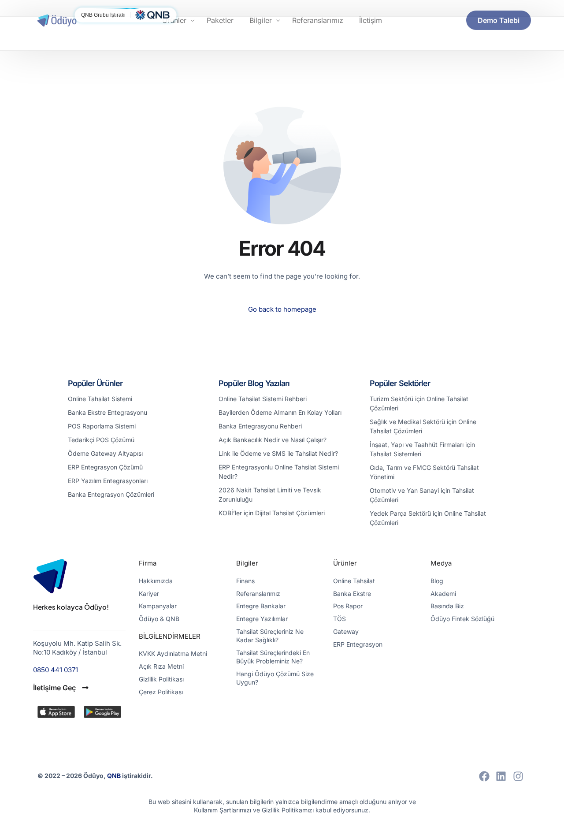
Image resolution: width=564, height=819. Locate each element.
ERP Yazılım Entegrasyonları (108, 480)
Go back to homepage (282, 309)
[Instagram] (518, 776)
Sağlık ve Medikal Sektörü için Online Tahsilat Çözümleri (423, 426)
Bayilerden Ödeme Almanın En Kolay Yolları (280, 412)
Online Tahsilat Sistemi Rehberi (263, 398)
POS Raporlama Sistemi (102, 426)
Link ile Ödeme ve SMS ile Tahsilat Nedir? (278, 453)
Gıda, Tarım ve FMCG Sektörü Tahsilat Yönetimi (424, 472)
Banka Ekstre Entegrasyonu (107, 412)
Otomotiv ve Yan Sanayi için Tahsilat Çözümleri (422, 495)
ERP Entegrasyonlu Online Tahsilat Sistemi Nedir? (279, 471)
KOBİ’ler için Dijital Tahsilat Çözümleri (272, 513)
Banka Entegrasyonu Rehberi (260, 426)
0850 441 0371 (55, 670)
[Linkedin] (501, 776)
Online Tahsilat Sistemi (100, 398)
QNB (114, 775)
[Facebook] (484, 776)
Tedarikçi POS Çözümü (101, 439)
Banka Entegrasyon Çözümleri (111, 494)
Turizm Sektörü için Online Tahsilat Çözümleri (419, 403)
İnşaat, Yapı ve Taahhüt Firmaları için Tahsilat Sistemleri (422, 449)
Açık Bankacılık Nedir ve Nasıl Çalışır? (273, 439)
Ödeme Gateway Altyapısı (105, 453)
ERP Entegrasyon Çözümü (105, 467)
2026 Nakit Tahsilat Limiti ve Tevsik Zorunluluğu (270, 494)
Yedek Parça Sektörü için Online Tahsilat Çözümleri (428, 518)
